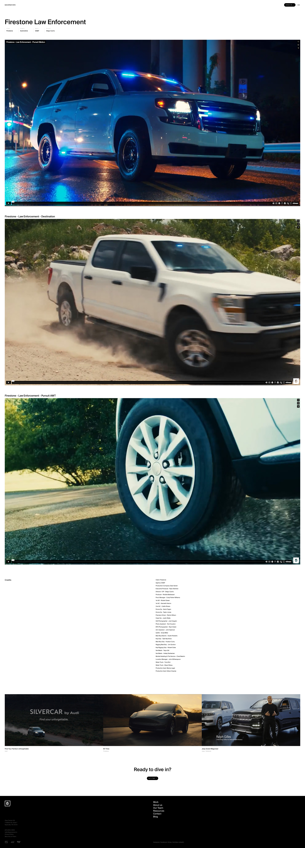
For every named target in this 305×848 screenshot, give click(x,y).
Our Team (158, 808)
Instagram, (156, 842)
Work (155, 802)
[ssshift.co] (6, 842)
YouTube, (175, 842)
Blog (155, 816)
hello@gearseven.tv (11, 832)
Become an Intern (10, 836)
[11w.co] (18, 842)
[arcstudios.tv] (12, 842)
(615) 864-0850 (10, 830)
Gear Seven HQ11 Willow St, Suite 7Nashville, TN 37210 (11, 822)
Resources (158, 810)
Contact (157, 813)
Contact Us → (290, 4)
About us (157, 805)
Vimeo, (170, 842)
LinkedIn (181, 842)
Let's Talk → (152, 778)
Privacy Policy (9, 834)
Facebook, (163, 842)
